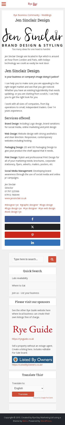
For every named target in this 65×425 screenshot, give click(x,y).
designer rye (12, 204)
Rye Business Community (26, 15)
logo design (47, 204)
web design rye (13, 211)
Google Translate (47, 398)
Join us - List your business (25, 292)
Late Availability (20, 278)
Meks (25, 420)
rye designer (31, 208)
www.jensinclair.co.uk (15, 198)
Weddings (46, 15)
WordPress (46, 420)
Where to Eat (18, 285)
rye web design (47, 208)
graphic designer (29, 204)
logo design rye (14, 208)
